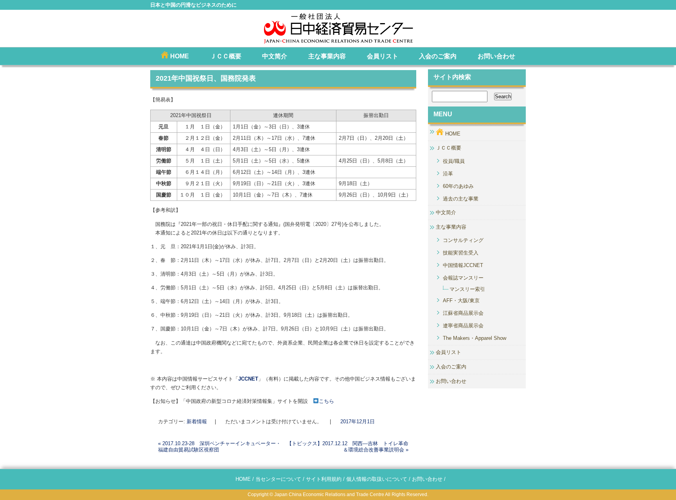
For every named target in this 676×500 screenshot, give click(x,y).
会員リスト (382, 56)
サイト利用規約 (324, 479)
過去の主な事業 (460, 199)
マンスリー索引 (467, 289)
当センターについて (278, 479)
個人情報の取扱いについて (376, 479)
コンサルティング (463, 240)
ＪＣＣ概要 (225, 56)
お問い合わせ (496, 56)
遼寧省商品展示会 (463, 326)
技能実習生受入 (460, 253)
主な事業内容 (327, 56)
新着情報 (197, 421)
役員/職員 (454, 161)
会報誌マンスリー (463, 278)
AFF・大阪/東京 (461, 300)
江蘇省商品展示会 (463, 313)
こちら (326, 401)
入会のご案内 (438, 56)
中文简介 (274, 56)
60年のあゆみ (458, 186)
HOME (179, 56)
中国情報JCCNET (463, 265)
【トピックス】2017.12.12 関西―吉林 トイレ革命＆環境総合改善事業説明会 (347, 446)
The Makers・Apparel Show (474, 338)
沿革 (448, 174)
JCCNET (248, 379)
